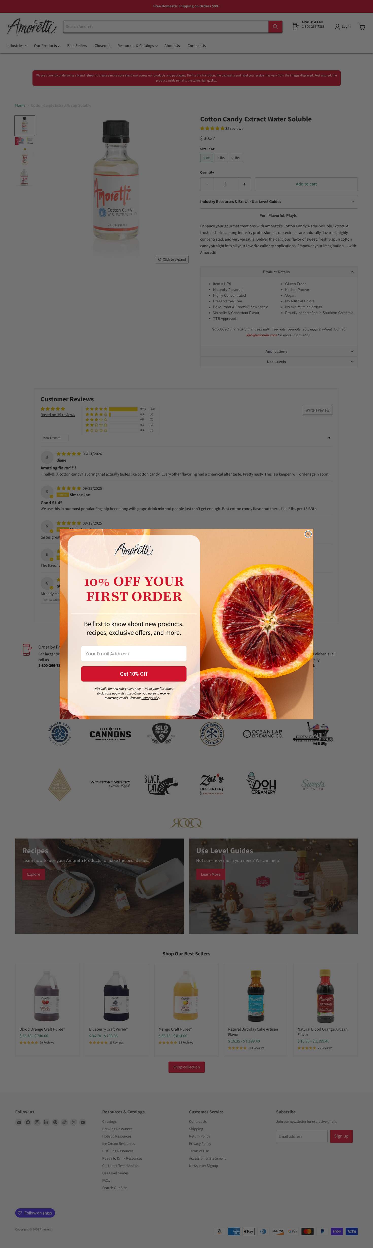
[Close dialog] (308, 534)
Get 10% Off (134, 674)
